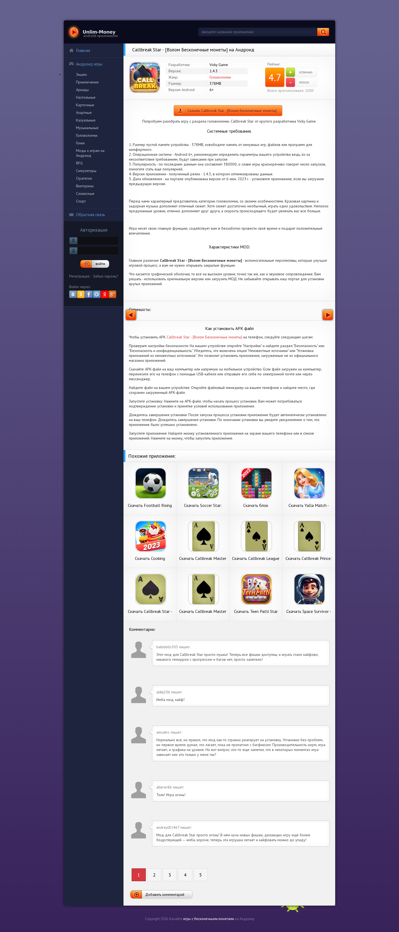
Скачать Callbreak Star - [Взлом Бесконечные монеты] (232, 110)
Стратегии (84, 178)
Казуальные (86, 120)
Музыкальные (87, 127)
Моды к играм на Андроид (90, 153)
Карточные (85, 104)
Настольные (86, 97)
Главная (83, 50)
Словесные (85, 193)
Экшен (81, 74)
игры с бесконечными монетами (208, 919)
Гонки (80, 143)
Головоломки (86, 135)
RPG (79, 163)
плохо (299, 82)
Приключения (87, 82)
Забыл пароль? (105, 276)
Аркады (82, 89)
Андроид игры (89, 64)
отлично (300, 72)
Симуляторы (86, 170)
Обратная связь (90, 214)
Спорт (81, 201)
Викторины (85, 185)
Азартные (84, 112)
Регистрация (79, 276)
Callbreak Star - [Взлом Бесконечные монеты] (204, 337)
